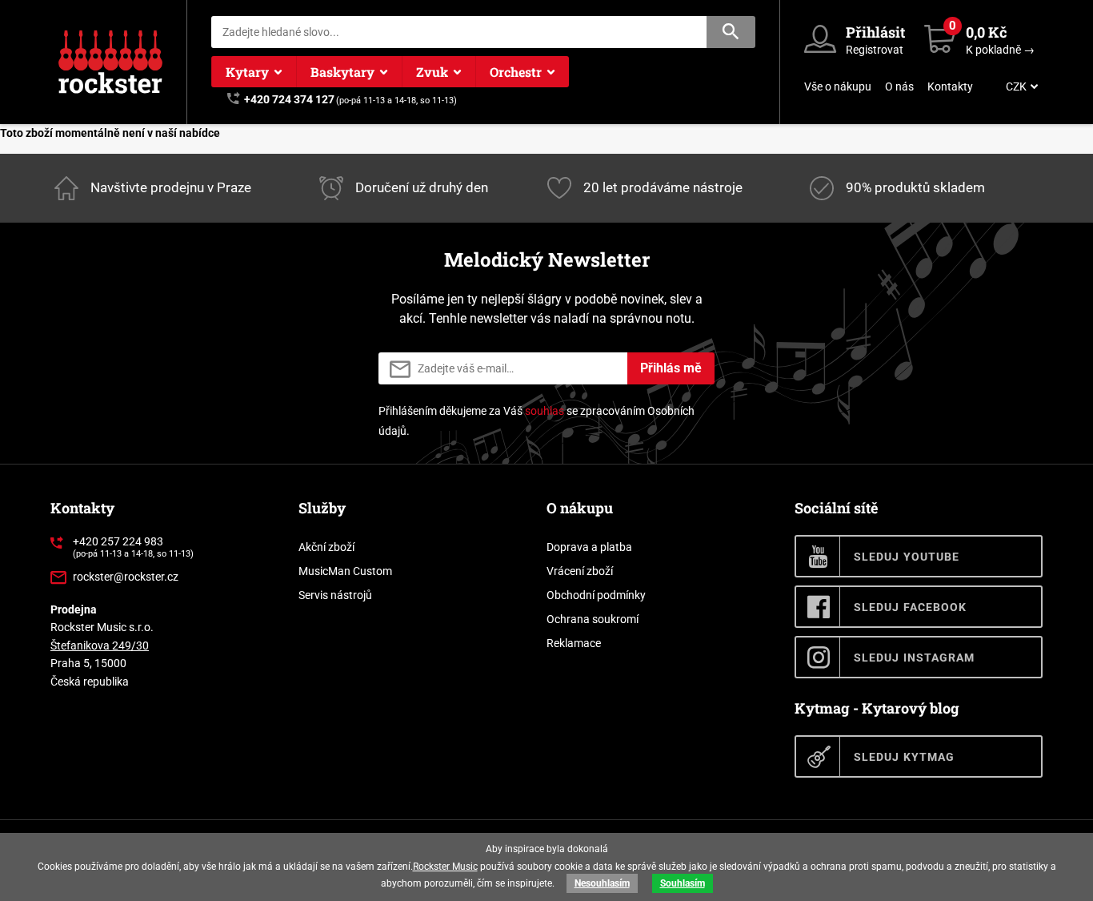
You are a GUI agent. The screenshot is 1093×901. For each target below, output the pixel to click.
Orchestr (516, 71)
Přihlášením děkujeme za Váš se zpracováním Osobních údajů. (536, 420)
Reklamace (573, 643)
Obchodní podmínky (596, 595)
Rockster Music (445, 866)
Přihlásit (875, 32)
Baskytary (342, 71)
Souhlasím (682, 883)
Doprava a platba (589, 547)
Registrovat (874, 49)
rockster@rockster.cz (125, 576)
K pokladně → (1000, 49)
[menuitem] (1020, 86)
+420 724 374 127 (289, 99)
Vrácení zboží (579, 571)
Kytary (247, 71)
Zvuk (432, 71)
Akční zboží (326, 547)
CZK (1016, 86)
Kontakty (950, 86)
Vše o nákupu (837, 86)
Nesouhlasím (602, 883)
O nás (899, 86)
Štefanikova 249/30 (99, 645)
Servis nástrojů (335, 595)
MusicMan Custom (345, 571)
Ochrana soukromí (592, 619)
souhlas (544, 410)
